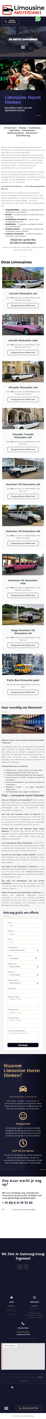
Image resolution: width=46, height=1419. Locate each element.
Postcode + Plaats (13, 996)
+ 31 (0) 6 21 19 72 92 (17, 1202)
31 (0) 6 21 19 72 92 (23, 1334)
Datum (9, 955)
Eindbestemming (13, 1009)
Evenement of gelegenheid (16, 1030)
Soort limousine (12, 947)
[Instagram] (26, 1267)
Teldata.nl (40, 1377)
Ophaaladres (11, 988)
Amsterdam (10, 128)
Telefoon (10, 931)
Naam (9, 922)
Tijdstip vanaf (12, 964)
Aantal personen (13, 980)
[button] (23, 47)
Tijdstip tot (11, 972)
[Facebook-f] (20, 1267)
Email (9, 939)
